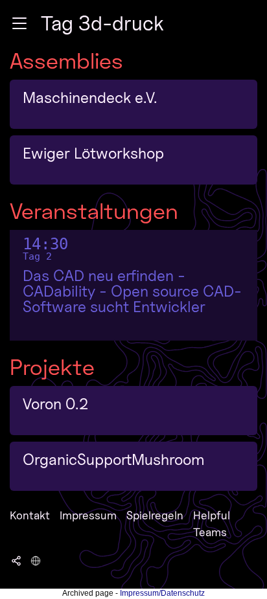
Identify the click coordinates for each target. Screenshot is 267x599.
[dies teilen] (16, 560)
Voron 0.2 (55, 403)
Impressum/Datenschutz (162, 593)
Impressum (88, 515)
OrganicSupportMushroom (114, 459)
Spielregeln (154, 515)
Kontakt (30, 515)
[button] (19, 23)
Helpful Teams (211, 523)
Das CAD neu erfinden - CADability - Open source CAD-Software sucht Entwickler (132, 291)
